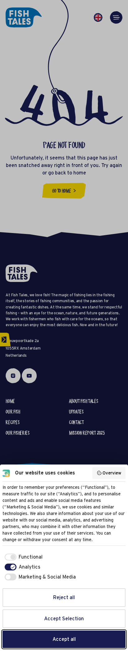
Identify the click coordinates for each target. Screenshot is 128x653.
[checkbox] (22, 557)
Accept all (64, 639)
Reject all (64, 597)
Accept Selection (64, 619)
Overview (112, 472)
